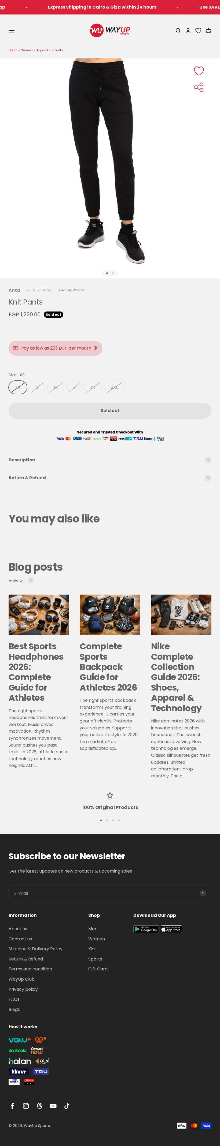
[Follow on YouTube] (53, 1106)
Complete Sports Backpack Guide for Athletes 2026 (108, 666)
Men (92, 929)
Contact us (20, 939)
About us (18, 929)
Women (27, 50)
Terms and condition (30, 969)
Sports (95, 959)
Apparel (42, 50)
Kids (92, 949)
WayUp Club (22, 979)
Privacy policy (23, 989)
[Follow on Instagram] (26, 1106)
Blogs (14, 1009)
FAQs (14, 999)
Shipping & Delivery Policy (36, 949)
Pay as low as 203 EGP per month (56, 348)
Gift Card (98, 969)
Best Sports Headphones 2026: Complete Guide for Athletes (36, 672)
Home (13, 50)
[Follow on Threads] (39, 1106)
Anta (14, 290)
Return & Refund (26, 959)
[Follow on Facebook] (12, 1106)
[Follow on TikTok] (67, 1106)
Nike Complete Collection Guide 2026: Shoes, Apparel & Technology (176, 677)
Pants (58, 50)
